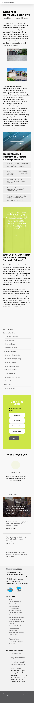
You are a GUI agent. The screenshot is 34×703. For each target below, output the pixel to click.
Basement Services (9, 351)
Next (14, 438)
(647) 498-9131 (21, 300)
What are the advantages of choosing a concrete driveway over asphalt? (17, 165)
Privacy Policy (20, 694)
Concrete (17, 415)
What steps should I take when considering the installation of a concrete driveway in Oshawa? (16, 198)
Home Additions (14, 628)
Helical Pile (8, 381)
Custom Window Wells (12, 366)
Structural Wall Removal (12, 377)
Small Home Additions (10, 370)
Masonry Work (13, 630)
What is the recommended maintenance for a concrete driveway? (17, 173)
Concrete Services (9, 333)
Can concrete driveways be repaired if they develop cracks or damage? (17, 189)
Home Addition (17, 426)
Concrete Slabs (10, 344)
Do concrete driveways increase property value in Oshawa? (17, 181)
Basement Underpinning (12, 355)
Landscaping (7, 384)
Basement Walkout (11, 362)
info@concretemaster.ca (18, 658)
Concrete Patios (10, 340)
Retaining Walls (10, 388)
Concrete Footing (10, 373)
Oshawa (10, 18)
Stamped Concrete (11, 348)
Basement (17, 420)
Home (5, 18)
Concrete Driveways (11, 337)
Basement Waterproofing (13, 359)
